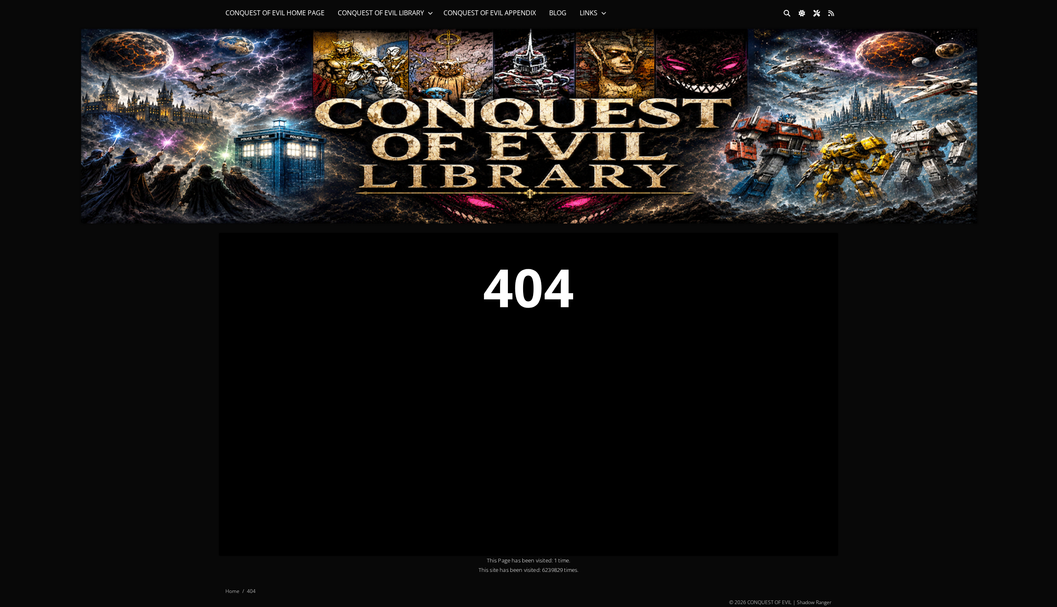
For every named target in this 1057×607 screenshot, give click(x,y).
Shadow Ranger (814, 601)
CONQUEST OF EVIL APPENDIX (489, 12)
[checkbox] (801, 13)
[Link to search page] (787, 13)
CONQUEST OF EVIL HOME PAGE (275, 12)
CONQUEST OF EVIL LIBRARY (381, 12)
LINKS (588, 12)
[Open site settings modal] (816, 13)
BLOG (557, 12)
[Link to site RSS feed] (831, 13)
